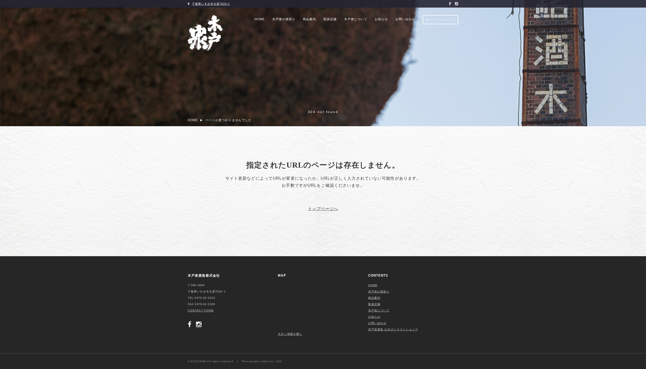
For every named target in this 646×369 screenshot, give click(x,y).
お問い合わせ (405, 19)
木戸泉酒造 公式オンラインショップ (393, 329)
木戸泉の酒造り (283, 19)
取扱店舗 (330, 19)
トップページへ (323, 209)
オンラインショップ (440, 19)
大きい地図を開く (290, 333)
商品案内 (309, 19)
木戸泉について (355, 19)
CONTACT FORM (200, 310)
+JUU (278, 361)
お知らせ (381, 19)
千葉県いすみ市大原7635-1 (211, 3)
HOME (260, 19)
